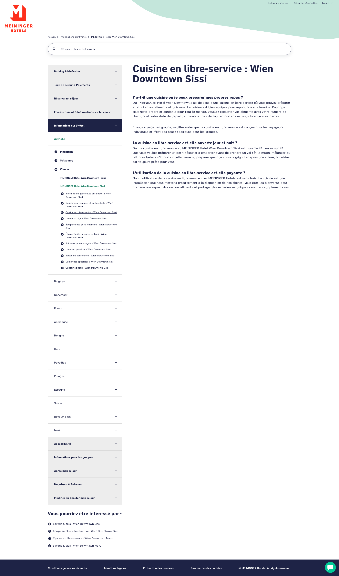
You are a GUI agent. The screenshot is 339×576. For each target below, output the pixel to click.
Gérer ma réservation (305, 3)
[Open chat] (330, 567)
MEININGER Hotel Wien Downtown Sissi (113, 36)
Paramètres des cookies (206, 568)
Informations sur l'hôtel (73, 36)
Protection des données (158, 568)
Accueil (52, 36)
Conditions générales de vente (67, 568)
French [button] (325, 3)
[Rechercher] (54, 49)
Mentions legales (115, 568)
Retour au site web (278, 3)
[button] (85, 71)
